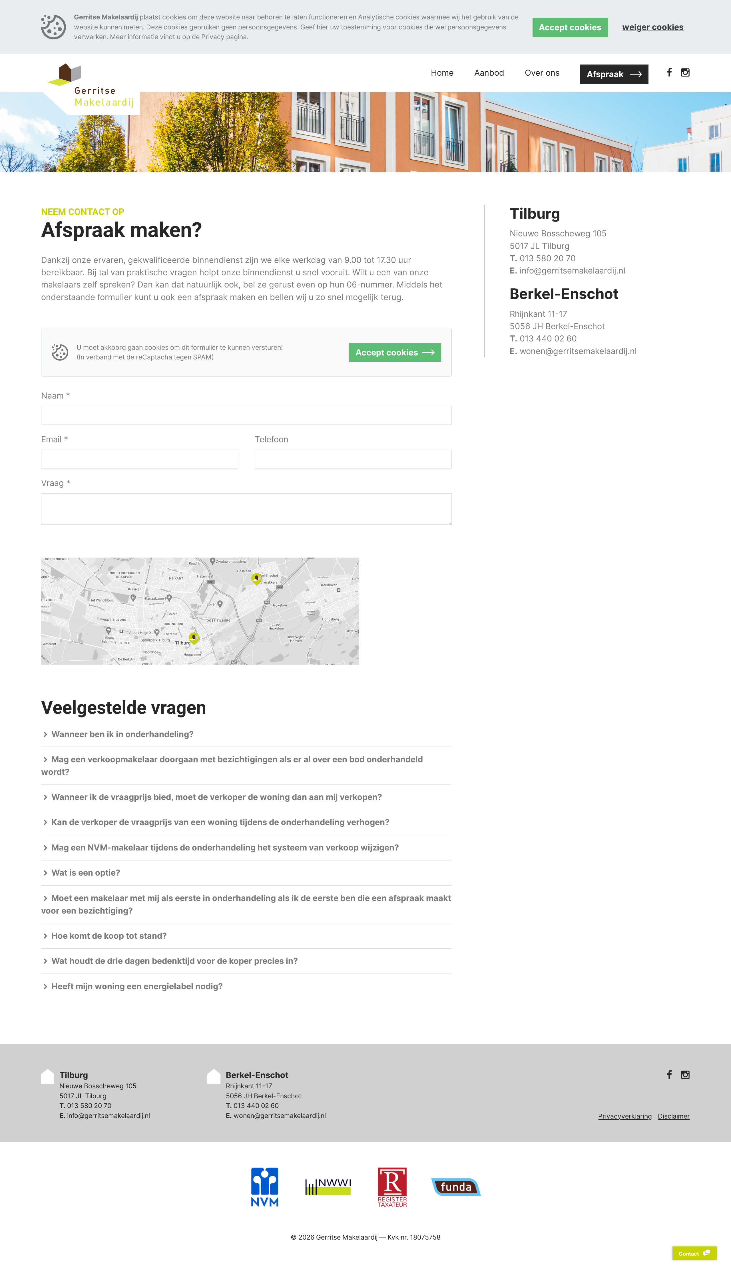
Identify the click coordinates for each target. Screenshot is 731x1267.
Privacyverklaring (625, 1116)
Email (54, 439)
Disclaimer (674, 1116)
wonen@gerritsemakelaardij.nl (578, 351)
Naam (55, 396)
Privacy (212, 37)
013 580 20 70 (548, 258)
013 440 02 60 (548, 338)
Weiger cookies (653, 27)
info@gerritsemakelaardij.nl (572, 270)
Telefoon (271, 439)
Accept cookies (570, 27)
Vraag (55, 483)
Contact (689, 1254)
